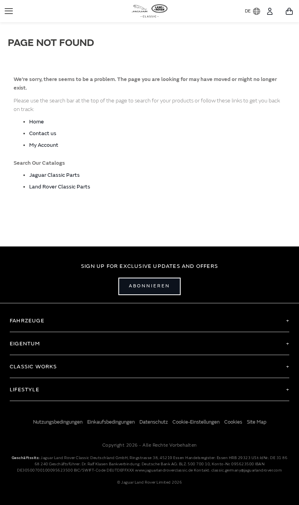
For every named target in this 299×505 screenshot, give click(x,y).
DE (248, 11)
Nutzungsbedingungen (58, 422)
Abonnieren (149, 286)
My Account (43, 145)
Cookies (233, 422)
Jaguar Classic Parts (54, 175)
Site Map (256, 422)
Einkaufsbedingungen (111, 422)
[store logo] (149, 10)
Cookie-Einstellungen (196, 422)
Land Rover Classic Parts (59, 186)
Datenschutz (153, 422)
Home (36, 121)
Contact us (42, 133)
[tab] (149, 320)
